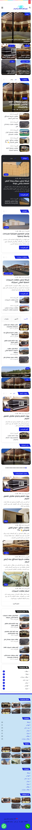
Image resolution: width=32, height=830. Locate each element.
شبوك (26, 688)
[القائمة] (2, 8)
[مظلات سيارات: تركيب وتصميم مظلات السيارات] (24, 308)
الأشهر (16, 319)
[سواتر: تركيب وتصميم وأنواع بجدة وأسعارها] (24, 201)
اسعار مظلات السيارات (20, 591)
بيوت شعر (11, 46)
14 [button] (7, 467)
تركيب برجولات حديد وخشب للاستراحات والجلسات (18, 40)
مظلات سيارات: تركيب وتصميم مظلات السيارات (10, 308)
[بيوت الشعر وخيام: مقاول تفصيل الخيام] (8, 51)
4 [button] (21, 467)
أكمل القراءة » (24, 195)
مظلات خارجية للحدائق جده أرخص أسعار (24, 57)
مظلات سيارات (25, 61)
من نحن (16, 821)
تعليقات (6, 319)
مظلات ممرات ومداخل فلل (10, 72)
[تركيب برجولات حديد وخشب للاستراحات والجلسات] (16, 27)
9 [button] (14, 467)
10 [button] (13, 467)
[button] (4, 826)
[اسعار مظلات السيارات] (16, 761)
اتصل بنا (21, 821)
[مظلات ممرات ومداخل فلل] (8, 67)
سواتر (11, 158)
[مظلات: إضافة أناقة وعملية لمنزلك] (24, 148)
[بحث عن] (30, 8)
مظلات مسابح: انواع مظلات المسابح (12, 133)
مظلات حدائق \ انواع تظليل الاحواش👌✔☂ (11, 141)
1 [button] (25, 467)
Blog (27, 368)
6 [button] (18, 467)
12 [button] (10, 467)
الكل (16, 79)
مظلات (27, 14)
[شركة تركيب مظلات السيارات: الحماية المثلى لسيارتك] (23, 67)
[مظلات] (16, 371)
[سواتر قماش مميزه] (6, 761)
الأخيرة (26, 319)
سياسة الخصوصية (8, 821)
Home (26, 821)
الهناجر (26, 685)
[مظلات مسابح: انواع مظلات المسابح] (24, 132)
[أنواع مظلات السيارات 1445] (24, 300)
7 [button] (17, 467)
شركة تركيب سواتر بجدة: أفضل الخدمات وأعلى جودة (17, 182)
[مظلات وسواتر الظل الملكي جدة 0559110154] (20, 7)
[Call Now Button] (27, 826)
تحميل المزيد (16, 603)
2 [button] (24, 467)
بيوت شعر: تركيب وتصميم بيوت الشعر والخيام (12, 437)
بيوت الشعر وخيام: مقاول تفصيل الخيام (8, 56)
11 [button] (11, 467)
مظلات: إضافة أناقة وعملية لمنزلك (12, 149)
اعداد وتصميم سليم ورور (10, 818)
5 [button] (20, 467)
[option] (16, 43)
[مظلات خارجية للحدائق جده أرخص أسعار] (23, 51)
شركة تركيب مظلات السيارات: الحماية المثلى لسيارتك (14, 2)
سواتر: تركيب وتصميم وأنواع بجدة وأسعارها (11, 202)
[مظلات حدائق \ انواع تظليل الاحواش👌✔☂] (24, 140)
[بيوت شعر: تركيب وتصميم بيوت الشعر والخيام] (24, 435)
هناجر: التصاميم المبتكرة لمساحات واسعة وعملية (16, 235)
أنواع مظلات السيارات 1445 (11, 301)
